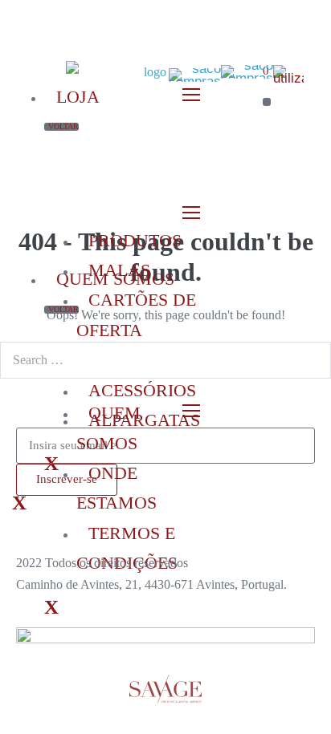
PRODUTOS (135, 240)
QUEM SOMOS (115, 279)
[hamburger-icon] (194, 212)
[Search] (310, 360)
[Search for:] (165, 360)
